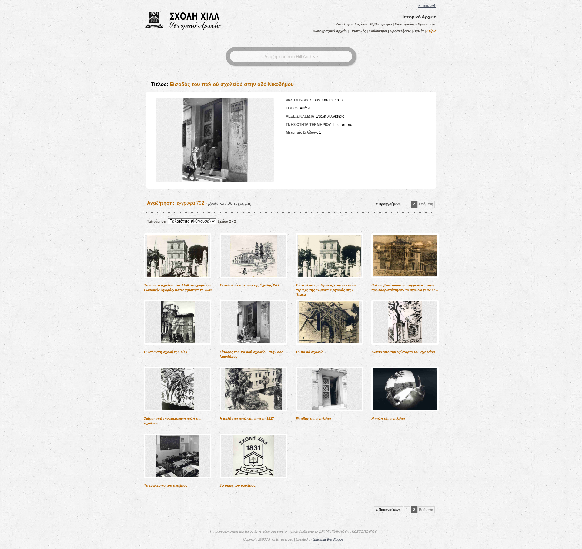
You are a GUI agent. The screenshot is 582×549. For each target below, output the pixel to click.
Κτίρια (431, 31)
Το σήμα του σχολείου (238, 485)
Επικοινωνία (427, 6)
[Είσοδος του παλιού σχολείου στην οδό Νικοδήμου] (253, 348)
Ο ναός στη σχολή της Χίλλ (165, 352)
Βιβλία (418, 31)
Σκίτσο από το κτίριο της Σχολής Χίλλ (249, 285)
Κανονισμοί (378, 31)
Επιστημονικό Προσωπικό (415, 24)
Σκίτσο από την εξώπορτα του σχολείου (403, 352)
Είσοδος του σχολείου (313, 418)
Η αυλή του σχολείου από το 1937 (247, 418)
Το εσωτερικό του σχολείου (166, 485)
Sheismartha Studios (328, 539)
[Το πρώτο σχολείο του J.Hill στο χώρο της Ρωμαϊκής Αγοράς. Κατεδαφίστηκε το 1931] (177, 282)
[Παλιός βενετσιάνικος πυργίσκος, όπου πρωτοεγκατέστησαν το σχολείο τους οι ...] (405, 282)
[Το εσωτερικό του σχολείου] (177, 482)
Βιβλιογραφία (381, 24)
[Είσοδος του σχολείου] (329, 415)
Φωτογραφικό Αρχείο (330, 31)
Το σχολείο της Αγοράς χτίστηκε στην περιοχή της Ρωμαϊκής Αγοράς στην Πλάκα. (326, 289)
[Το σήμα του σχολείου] (253, 482)
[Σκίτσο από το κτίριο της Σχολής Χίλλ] (253, 282)
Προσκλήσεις (400, 31)
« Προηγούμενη (388, 204)
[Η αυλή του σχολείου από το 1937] (253, 415)
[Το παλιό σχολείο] (329, 348)
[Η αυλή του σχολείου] (405, 415)
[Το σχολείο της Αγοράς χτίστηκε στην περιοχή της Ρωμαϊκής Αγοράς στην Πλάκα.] (329, 282)
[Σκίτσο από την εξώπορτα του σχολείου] (405, 348)
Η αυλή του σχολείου (388, 418)
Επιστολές (358, 31)
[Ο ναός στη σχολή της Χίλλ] (177, 348)
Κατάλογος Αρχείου (351, 24)
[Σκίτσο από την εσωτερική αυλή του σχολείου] (177, 415)
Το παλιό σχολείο (309, 352)
